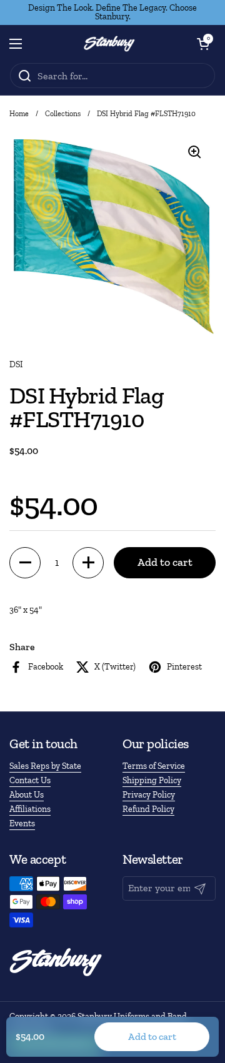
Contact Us (30, 780)
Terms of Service (153, 766)
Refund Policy (148, 809)
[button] (203, 43)
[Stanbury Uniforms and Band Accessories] (109, 44)
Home (19, 113)
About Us (26, 794)
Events (22, 823)
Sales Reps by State (45, 766)
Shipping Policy (151, 780)
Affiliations (30, 809)
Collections (63, 113)
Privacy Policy (148, 794)
